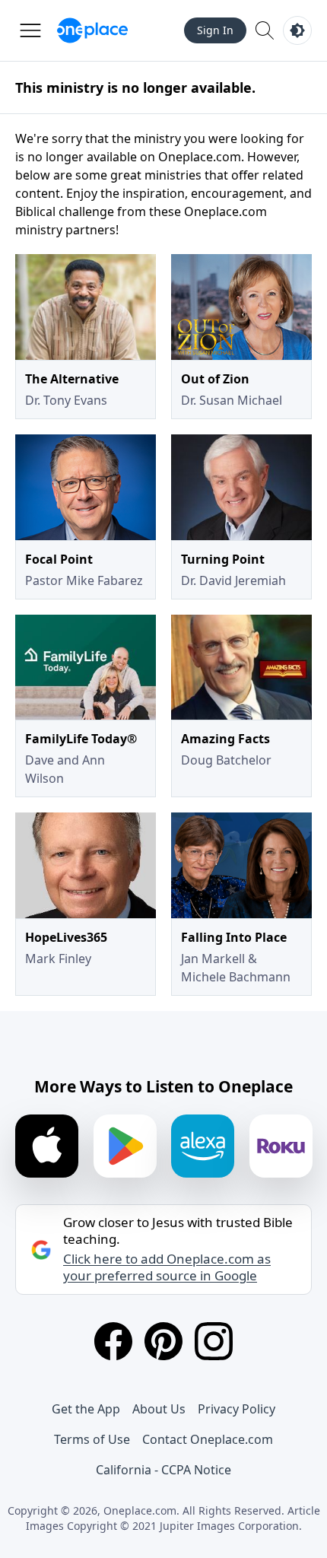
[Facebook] (113, 1341)
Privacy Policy (236, 1409)
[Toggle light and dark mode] (297, 30)
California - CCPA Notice (163, 1469)
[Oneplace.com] (92, 30)
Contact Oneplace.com (207, 1439)
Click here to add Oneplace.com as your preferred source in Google (167, 1267)
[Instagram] (214, 1341)
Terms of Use (92, 1439)
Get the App (86, 1409)
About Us (159, 1409)
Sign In (215, 30)
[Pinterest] (163, 1341)
